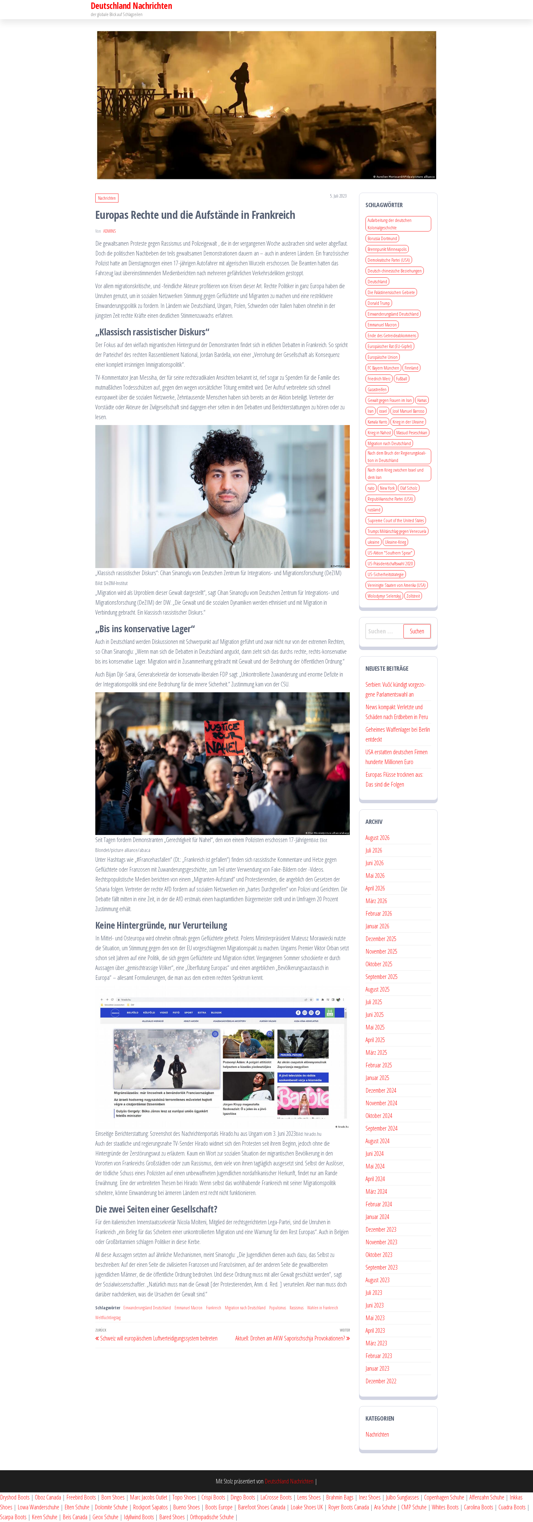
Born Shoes (113, 1497)
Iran (371, 411)
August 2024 (378, 1141)
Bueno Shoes (186, 1507)
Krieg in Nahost (379, 432)
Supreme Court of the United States (396, 520)
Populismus (277, 1308)
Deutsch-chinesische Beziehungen (395, 271)
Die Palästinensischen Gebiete (391, 292)
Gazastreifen (377, 389)
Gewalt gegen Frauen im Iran (390, 400)
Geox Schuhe (105, 1517)
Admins (109, 231)
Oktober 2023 (379, 1254)
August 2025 (378, 989)
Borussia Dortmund (382, 238)
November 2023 (381, 1242)
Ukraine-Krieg (395, 542)
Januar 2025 (377, 1078)
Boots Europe (219, 1507)
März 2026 (376, 901)
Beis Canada (75, 1517)
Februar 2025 (379, 1065)
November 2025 (381, 951)
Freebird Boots (81, 1497)
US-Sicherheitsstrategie (386, 574)
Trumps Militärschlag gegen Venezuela (397, 531)
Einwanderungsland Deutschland (147, 1308)
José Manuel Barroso (408, 411)
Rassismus (297, 1308)
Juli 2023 (374, 1292)
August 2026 (378, 837)
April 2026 (375, 888)
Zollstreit (413, 596)
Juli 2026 (374, 850)
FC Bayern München (383, 368)
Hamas (422, 400)
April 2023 (375, 1330)
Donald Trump (379, 303)
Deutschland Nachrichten (289, 1481)
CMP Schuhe (414, 1507)
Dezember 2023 (381, 1229)
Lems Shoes (309, 1497)
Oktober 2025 (379, 964)
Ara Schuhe (385, 1507)
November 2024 (381, 1103)
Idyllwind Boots (139, 1517)
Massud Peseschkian (411, 432)
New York (387, 488)
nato (371, 488)
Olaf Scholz (408, 488)
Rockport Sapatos (150, 1507)
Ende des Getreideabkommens (392, 335)
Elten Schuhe (76, 1507)
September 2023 (382, 1267)
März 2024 (376, 1191)
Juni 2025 (375, 1014)
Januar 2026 (377, 926)
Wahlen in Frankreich (322, 1308)
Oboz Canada (48, 1497)
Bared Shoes (172, 1517)
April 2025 (375, 1040)
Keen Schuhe (44, 1517)
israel (383, 411)
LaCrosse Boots (276, 1497)
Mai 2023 (375, 1318)
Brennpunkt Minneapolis (387, 249)
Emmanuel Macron (188, 1308)
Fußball (401, 378)
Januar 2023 (377, 1368)
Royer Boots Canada (348, 1507)
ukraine (373, 542)
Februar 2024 (379, 1204)
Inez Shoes (370, 1497)
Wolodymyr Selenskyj (384, 596)
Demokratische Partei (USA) (389, 260)
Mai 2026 (375, 875)
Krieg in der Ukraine (408, 422)
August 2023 (378, 1280)
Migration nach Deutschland (245, 1308)
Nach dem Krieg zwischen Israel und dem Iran (396, 473)
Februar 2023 (379, 1356)
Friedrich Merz (379, 378)
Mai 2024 (375, 1166)
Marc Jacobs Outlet (148, 1497)
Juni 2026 (375, 863)
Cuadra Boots (512, 1507)
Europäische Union (383, 357)
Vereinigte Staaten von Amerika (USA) (397, 585)
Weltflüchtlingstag (108, 1317)
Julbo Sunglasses (402, 1497)
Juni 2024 (375, 1153)
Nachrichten (107, 198)
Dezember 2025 (381, 939)
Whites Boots (445, 1507)
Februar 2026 (379, 913)
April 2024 (375, 1179)
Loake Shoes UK (307, 1507)
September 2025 (382, 976)
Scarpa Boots (13, 1517)
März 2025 (376, 1052)
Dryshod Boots (15, 1497)
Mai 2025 (375, 1027)
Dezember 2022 (381, 1381)
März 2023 (376, 1343)
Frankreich (213, 1308)
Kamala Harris (377, 422)
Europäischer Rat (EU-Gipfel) (390, 346)
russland (374, 509)
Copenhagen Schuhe (444, 1497)
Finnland (411, 368)
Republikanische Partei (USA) (390, 499)
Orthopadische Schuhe (212, 1517)
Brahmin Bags (339, 1497)
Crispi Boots (213, 1497)
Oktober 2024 (379, 1115)
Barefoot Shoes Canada (261, 1507)
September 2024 (382, 1128)
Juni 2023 (375, 1305)
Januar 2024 (377, 1217)
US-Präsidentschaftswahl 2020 (390, 563)
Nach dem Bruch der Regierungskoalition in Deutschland (397, 456)
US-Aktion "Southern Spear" (390, 553)
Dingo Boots (242, 1497)
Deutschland (377, 281)
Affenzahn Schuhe (486, 1497)
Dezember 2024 (381, 1090)
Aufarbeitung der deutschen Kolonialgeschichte (389, 224)
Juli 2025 (374, 1002)
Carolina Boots (478, 1507)
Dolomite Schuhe (111, 1507)
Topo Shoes (184, 1497)
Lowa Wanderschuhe (38, 1507)
